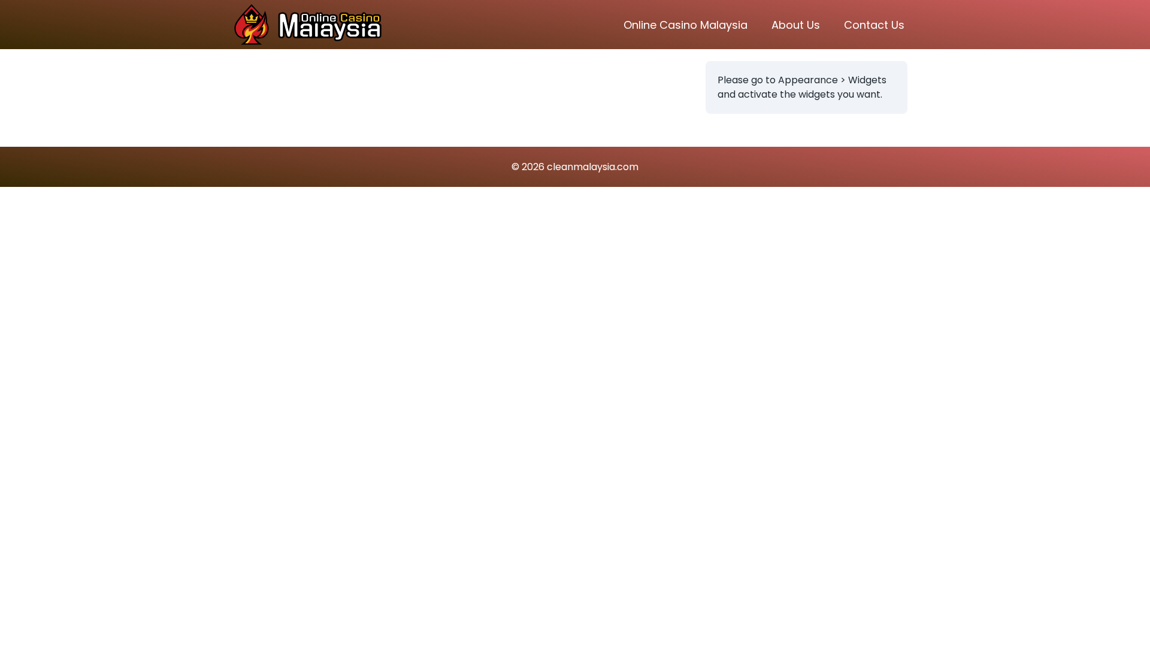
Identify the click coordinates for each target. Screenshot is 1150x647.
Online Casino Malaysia (686, 24)
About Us (795, 24)
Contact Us (874, 24)
